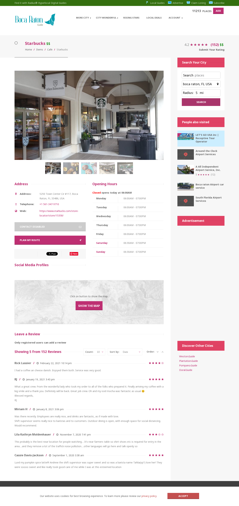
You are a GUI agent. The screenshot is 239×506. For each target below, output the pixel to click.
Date (125, 351)
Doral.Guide (185, 370)
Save (75, 253)
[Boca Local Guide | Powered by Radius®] (35, 25)
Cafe (49, 49)
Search (188, 75)
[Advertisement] (200, 281)
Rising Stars (131, 17)
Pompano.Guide (188, 365)
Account (174, 17)
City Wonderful (106, 17)
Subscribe (219, 3)
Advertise (178, 3)
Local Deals (154, 17)
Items (39, 49)
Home (28, 49)
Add (218, 10)
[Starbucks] (53, 170)
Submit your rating (211, 49)
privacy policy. (149, 496)
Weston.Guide (187, 356)
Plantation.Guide (188, 361)
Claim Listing (198, 3)
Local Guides (157, 3)
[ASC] (162, 352)
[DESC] (158, 352)
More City (82, 17)
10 (98, 351)
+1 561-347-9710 (49, 204)
